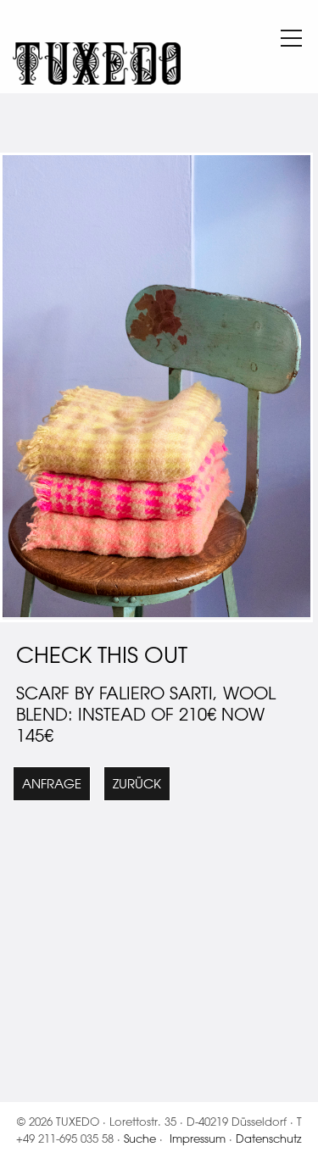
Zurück (137, 784)
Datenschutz (269, 1138)
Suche (140, 1138)
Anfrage (51, 784)
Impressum (198, 1138)
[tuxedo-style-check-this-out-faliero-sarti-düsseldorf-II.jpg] (156, 612)
